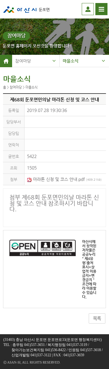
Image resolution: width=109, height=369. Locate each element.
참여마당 (23, 60)
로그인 (88, 9)
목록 (97, 318)
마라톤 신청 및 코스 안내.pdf (67, 179)
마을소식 (70, 60)
